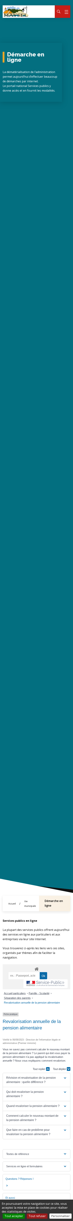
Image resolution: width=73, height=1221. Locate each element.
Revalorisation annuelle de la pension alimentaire (32, 1002)
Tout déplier (60, 1068)
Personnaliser (60, 1216)
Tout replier (39, 1068)
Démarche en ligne (54, 903)
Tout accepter (13, 1216)
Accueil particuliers (15, 993)
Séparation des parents (17, 997)
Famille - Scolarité (39, 993)
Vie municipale (30, 903)
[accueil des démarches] (36, 968)
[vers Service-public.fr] (45, 983)
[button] (36, 1080)
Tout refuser (37, 1216)
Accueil (12, 903)
